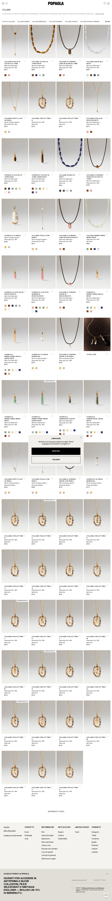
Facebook (95, 839)
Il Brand (61, 835)
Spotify (94, 842)
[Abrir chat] (106, 895)
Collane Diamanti (55, 21)
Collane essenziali (39, 21)
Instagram (95, 832)
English (56, 451)
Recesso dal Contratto (49, 849)
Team (77, 832)
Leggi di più (99, 14)
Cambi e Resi (46, 845)
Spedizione (45, 839)
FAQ (42, 832)
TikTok (94, 835)
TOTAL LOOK (91, 354)
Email (27, 832)
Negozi (61, 832)
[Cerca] (7, 3)
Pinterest (95, 845)
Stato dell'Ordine (47, 842)
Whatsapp (28, 835)
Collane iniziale (71, 21)
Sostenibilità (62, 839)
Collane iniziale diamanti (90, 21)
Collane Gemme (23, 21)
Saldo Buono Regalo (48, 859)
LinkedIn (95, 852)
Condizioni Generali (48, 855)
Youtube (94, 849)
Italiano (56, 459)
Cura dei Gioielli (47, 852)
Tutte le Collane (8, 21)
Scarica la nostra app (13, 835)
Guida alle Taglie (47, 835)
